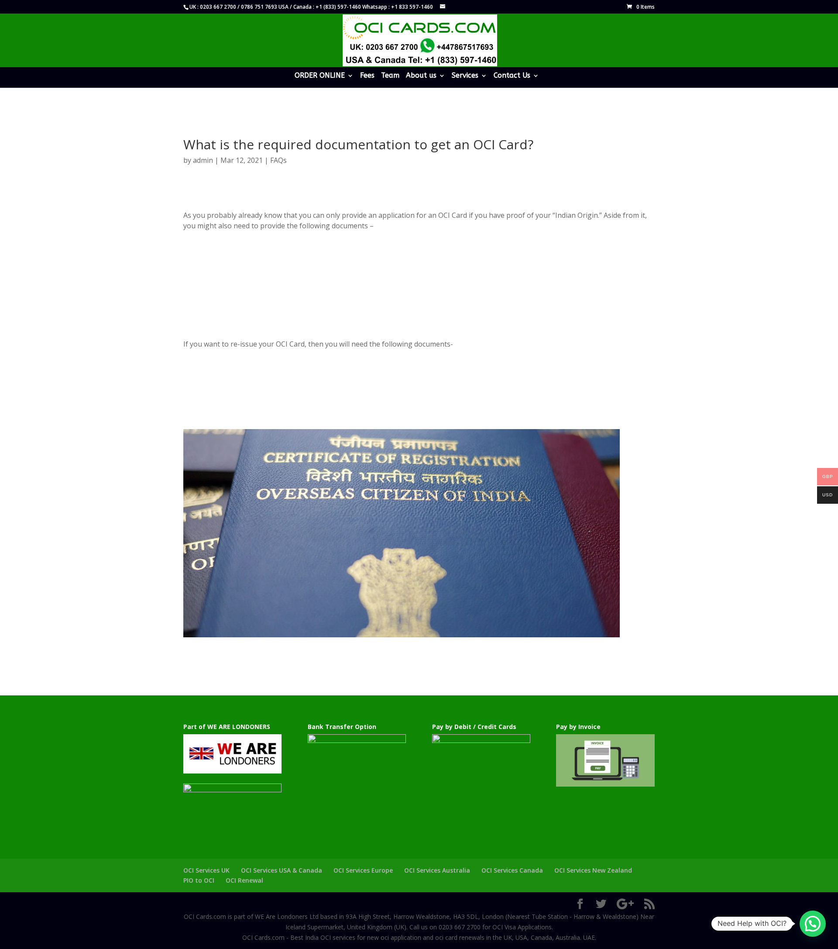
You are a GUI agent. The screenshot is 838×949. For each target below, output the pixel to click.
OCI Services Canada (512, 870)
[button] (813, 924)
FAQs (278, 160)
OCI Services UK (206, 870)
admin (203, 160)
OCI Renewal (244, 880)
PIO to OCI (198, 880)
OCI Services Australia (437, 870)
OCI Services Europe (363, 870)
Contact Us (512, 75)
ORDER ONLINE (320, 75)
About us (421, 75)
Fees (367, 75)
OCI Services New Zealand (593, 870)
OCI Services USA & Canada (281, 870)
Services (465, 75)
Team (390, 75)
